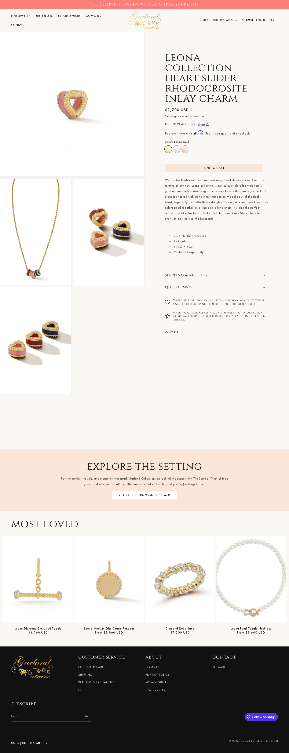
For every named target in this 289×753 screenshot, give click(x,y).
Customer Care (91, 667)
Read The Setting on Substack (145, 495)
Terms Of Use (156, 667)
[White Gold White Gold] (176, 149)
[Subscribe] (86, 716)
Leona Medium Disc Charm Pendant (109, 628)
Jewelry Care (156, 690)
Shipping (170, 116)
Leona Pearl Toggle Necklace (251, 628)
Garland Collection (252, 740)
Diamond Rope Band (180, 628)
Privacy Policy (157, 675)
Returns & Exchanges (96, 682)
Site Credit (272, 740)
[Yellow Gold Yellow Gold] (168, 149)
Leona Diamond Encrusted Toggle (38, 628)
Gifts (82, 690)
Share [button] (174, 331)
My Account (155, 682)
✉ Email (219, 667)
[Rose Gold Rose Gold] (185, 149)
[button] (20, 15)
